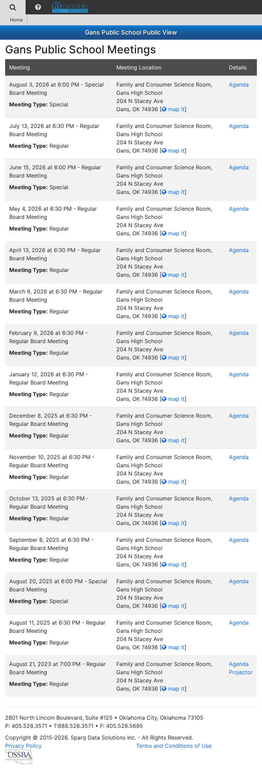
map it (175, 109)
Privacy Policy (23, 745)
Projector (241, 672)
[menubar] (45, 7)
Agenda (239, 84)
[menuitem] (13, 7)
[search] (13, 7)
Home (16, 20)
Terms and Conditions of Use (174, 745)
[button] (38, 7)
